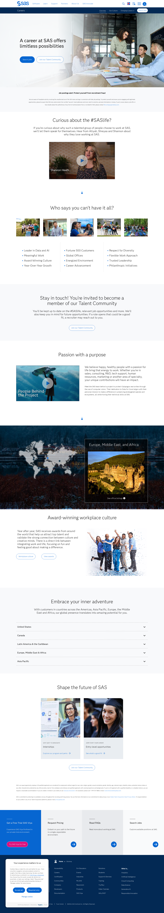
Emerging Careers (127, 11)
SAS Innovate (88, 4)
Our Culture (113, 11)
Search (123, 3)
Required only (33, 890)
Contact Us (134, 3)
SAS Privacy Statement (37, 875)
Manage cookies (27, 897)
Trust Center (60, 904)
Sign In (144, 4)
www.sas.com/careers (69, 790)
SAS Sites (139, 3)
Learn (45, 4)
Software (36, 4)
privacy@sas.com (60, 799)
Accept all (19, 890)
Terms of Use (49, 904)
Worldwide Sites (128, 3)
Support (54, 4)
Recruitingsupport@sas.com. (111, 105)
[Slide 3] (34, 458)
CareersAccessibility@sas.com (112, 790)
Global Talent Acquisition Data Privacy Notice (122, 797)
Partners (64, 4)
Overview (102, 11)
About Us (75, 4)
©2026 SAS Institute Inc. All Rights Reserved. (81, 904)
